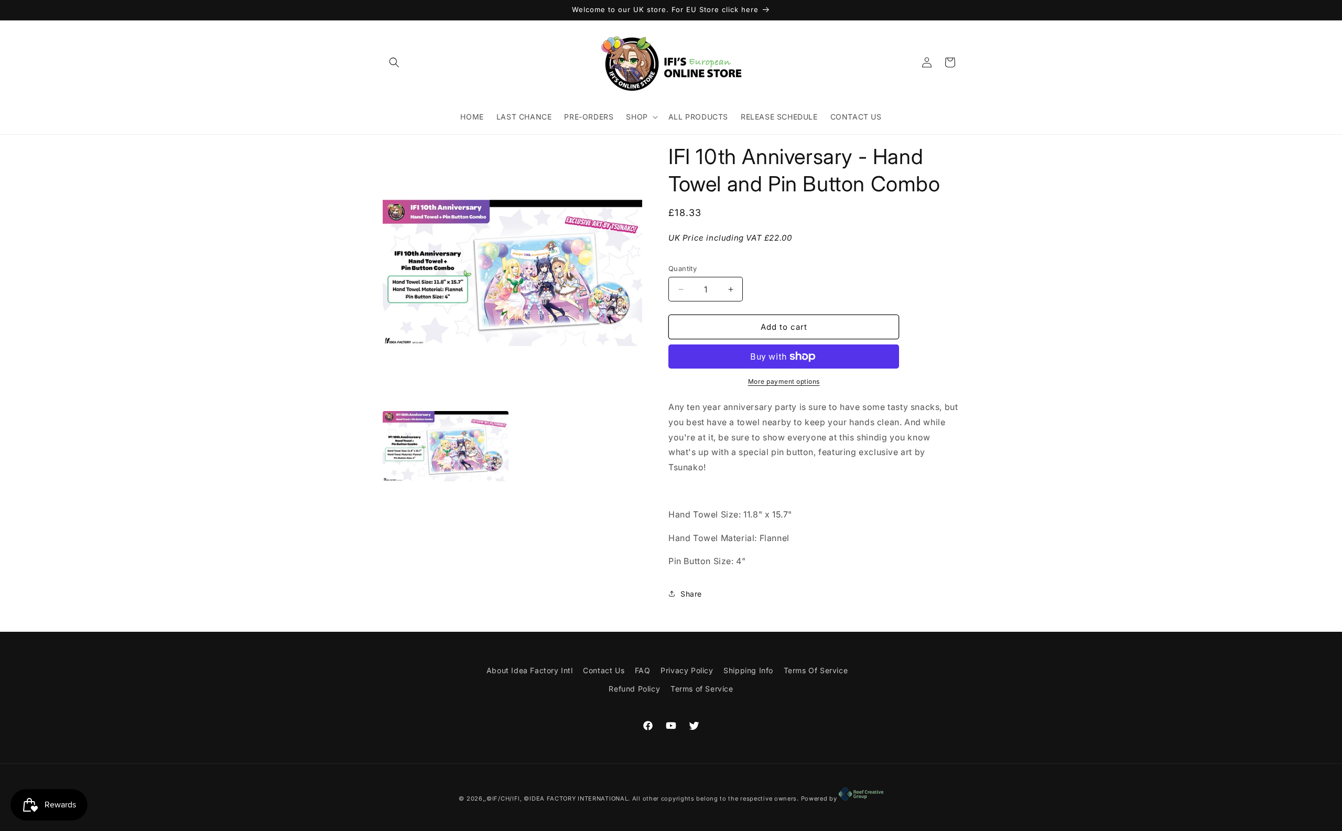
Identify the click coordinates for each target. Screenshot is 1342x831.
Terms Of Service (816, 670)
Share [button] (691, 593)
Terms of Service (701, 688)
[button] (394, 62)
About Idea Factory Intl (529, 670)
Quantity (682, 268)
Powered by (820, 798)
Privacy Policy (687, 670)
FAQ (643, 670)
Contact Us (603, 670)
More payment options (784, 381)
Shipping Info (748, 670)
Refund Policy (634, 688)
